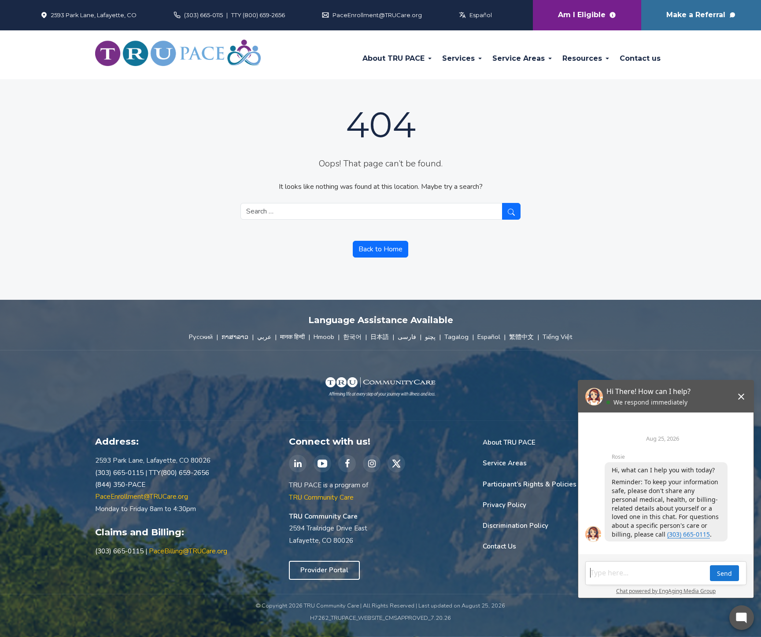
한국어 (352, 336)
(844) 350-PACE (120, 484)
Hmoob (324, 336)
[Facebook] (347, 463)
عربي (264, 336)
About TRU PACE (393, 58)
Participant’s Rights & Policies (529, 484)
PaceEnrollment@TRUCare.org (377, 14)
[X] (396, 463)
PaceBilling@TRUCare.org (188, 551)
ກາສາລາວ (235, 336)
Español (480, 14)
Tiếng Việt (557, 336)
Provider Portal (324, 570)
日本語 (379, 336)
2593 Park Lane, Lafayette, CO (94, 14)
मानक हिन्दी (292, 336)
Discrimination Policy (515, 525)
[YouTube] (322, 463)
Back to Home (380, 249)
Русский (201, 336)
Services (458, 58)
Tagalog (456, 336)
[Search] (511, 211)
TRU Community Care (321, 497)
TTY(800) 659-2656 (179, 472)
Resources (582, 58)
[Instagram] (371, 463)
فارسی (407, 336)
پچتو (430, 336)
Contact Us (499, 546)
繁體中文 (521, 336)
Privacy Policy (504, 505)
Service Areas (518, 58)
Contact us (640, 58)
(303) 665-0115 (203, 14)
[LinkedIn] (298, 463)
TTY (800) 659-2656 (258, 14)
